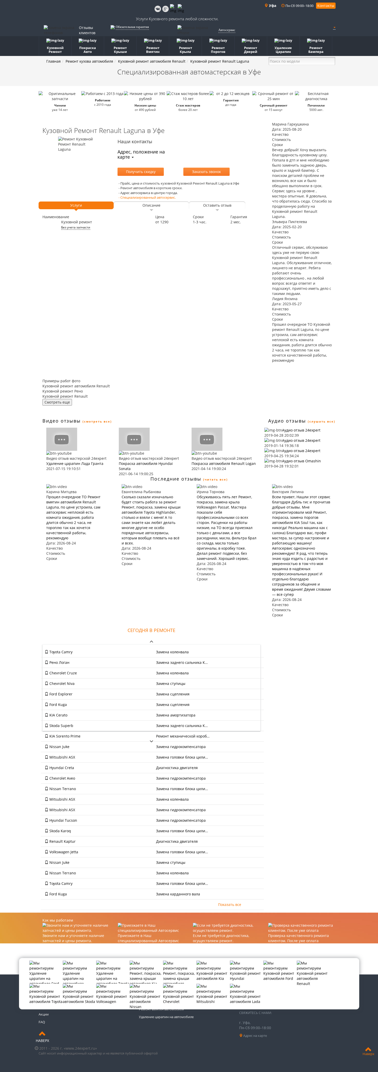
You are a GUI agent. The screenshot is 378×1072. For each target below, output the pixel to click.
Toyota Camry (60, 651)
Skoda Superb (60, 725)
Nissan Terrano (62, 788)
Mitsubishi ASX (61, 757)
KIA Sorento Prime (64, 736)
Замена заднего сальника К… (182, 662)
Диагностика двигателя (177, 767)
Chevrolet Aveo (61, 778)
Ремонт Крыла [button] (185, 49)
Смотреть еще (57, 402)
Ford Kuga (57, 704)
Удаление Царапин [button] (283, 49)
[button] (334, 27)
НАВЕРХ (42, 1040)
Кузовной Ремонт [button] (55, 49)
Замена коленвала (172, 651)
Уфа (272, 5)
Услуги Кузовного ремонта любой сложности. (177, 18)
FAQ (42, 1022)
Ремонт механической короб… (183, 736)
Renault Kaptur (62, 841)
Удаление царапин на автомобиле (166, 1016)
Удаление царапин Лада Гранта (74, 463)
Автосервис (226, 30)
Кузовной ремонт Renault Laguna (219, 61)
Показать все (229, 904)
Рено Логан (58, 662)
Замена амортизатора (175, 715)
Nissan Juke (58, 746)
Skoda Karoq (59, 830)
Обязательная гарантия (132, 27)
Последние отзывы (175, 479)
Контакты (325, 5)
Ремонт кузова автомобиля (89, 61)
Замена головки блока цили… (182, 757)
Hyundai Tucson (62, 820)
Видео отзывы (61, 421)
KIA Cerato (57, 715)
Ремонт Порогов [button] (218, 49)
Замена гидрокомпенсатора (181, 746)
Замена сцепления (173, 694)
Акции (44, 1014)
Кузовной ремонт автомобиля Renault (151, 61)
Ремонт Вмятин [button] (153, 49)
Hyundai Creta (61, 767)
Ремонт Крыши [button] (120, 49)
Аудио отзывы (287, 421)
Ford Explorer (60, 694)
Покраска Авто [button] (87, 49)
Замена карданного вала (178, 894)
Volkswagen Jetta (63, 851)
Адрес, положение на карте (141, 154)
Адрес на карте (254, 1035)
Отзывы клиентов (87, 30)
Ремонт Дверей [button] (250, 49)
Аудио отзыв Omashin (301, 460)
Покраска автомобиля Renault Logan (224, 463)
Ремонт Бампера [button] (315, 49)
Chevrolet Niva (61, 683)
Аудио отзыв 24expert (301, 430)
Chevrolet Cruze (62, 673)
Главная (53, 61)
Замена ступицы (170, 683)
